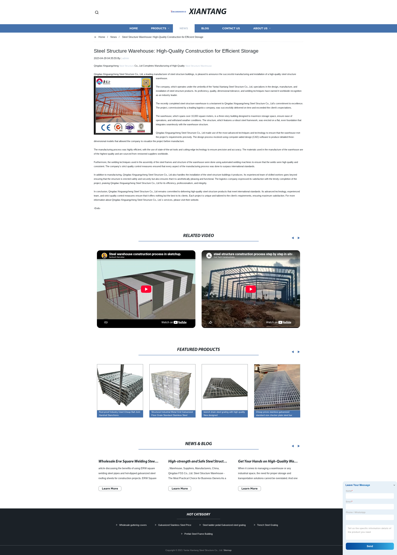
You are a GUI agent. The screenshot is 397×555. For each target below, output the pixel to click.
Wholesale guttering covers (133, 525)
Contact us (231, 28)
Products (158, 28)
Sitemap (227, 550)
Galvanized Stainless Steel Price (174, 525)
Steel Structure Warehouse (198, 66)
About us (260, 28)
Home (133, 28)
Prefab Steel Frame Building (198, 533)
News (184, 28)
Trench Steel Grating (267, 525)
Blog (205, 28)
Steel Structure (126, 66)
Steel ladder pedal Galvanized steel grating (224, 525)
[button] (97, 12)
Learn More (110, 488)
